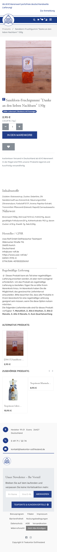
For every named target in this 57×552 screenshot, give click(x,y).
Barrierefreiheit (16, 519)
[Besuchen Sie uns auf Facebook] (26, 538)
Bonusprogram (17, 514)
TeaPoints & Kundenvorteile (30, 504)
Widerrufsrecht (17, 528)
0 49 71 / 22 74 (19, 441)
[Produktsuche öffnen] (34, 19)
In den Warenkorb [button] (19, 135)
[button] (8, 146)
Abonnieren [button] (42, 494)
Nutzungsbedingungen (37, 519)
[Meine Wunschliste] (42, 19)
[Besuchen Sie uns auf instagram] (31, 538)
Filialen (30, 514)
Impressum (42, 514)
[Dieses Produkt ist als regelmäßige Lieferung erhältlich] (3, 99)
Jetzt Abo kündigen (37, 528)
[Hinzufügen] (19, 126)
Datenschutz (16, 523)
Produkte (6, 29)
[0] (38, 19)
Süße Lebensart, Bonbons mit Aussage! (19, 111)
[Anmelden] (46, 20)
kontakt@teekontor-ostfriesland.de (28, 449)
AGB (28, 523)
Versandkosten (40, 523)
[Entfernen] (5, 126)
